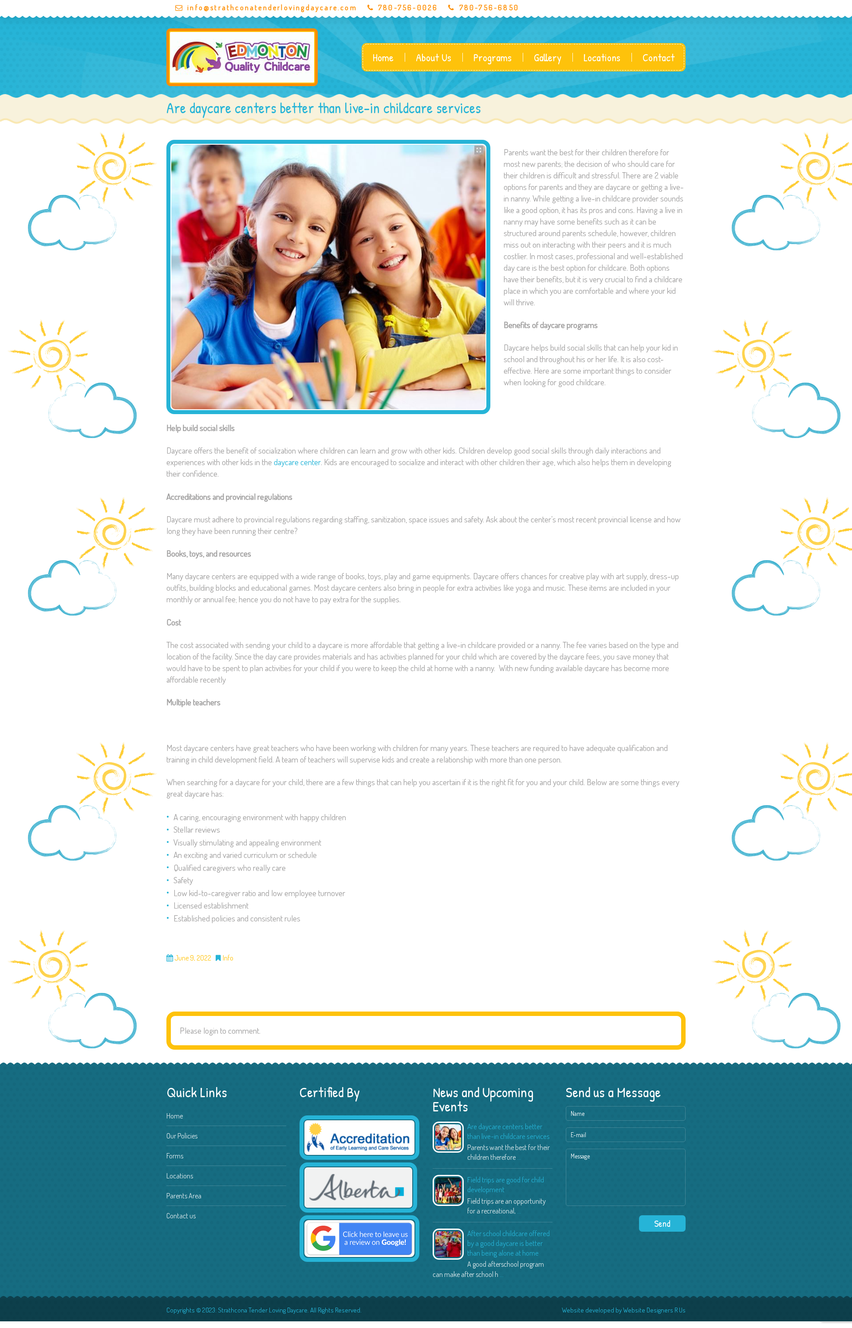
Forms (174, 1155)
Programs (492, 57)
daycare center (297, 461)
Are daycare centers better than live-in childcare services (508, 1131)
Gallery (547, 57)
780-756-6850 (489, 7)
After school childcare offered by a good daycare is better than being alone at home (508, 1243)
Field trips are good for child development (505, 1184)
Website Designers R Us (654, 1310)
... (519, 1157)
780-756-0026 (408, 7)
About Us (433, 57)
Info (228, 958)
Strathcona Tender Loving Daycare (263, 1310)
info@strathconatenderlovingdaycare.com (272, 7)
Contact (658, 57)
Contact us (181, 1215)
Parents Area (183, 1195)
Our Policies (181, 1135)
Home (383, 57)
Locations (602, 57)
